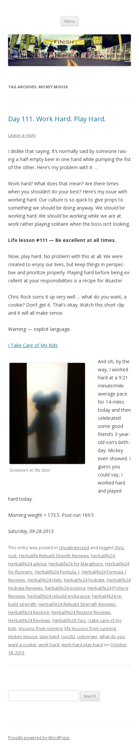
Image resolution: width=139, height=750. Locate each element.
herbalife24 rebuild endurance (58, 596)
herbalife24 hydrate (84, 580)
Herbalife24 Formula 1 (57, 572)
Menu (69, 21)
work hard (48, 645)
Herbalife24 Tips (69, 620)
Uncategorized (74, 547)
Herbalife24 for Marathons (76, 564)
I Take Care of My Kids (33, 345)
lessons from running (40, 628)
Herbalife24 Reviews (29, 620)
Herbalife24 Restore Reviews (81, 612)
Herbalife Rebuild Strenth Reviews (54, 556)
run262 (68, 636)
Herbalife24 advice (27, 564)
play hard (49, 636)
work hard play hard (82, 645)
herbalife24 (103, 556)
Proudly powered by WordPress (39, 738)
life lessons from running (90, 628)
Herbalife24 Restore (28, 612)
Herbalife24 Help (44, 580)
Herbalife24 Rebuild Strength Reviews (77, 604)
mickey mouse (22, 636)
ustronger (87, 636)
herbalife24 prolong (65, 588)
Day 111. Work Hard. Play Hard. (57, 118)
